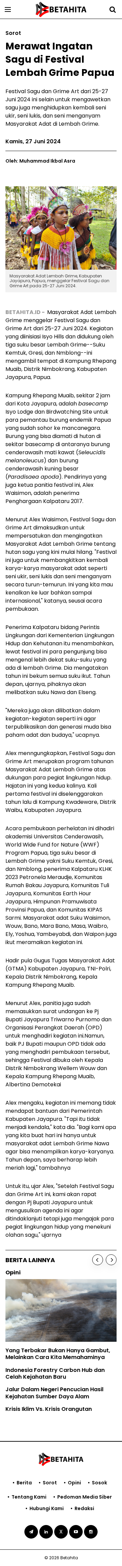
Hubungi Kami (46, 1508)
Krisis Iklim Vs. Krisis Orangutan (48, 1409)
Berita (24, 1483)
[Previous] (97, 1259)
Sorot (50, 1483)
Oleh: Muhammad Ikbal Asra (40, 161)
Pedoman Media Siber (84, 1497)
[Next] (111, 1259)
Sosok (99, 1483)
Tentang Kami (29, 1497)
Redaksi (84, 1508)
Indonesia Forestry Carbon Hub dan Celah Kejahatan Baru (55, 1373)
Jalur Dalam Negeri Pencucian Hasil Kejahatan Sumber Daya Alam (54, 1392)
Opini (74, 1483)
